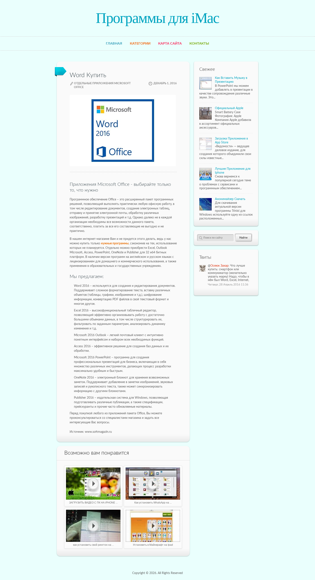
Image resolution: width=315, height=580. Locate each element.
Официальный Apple (229, 108)
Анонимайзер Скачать (230, 199)
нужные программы (115, 243)
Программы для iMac (157, 18)
